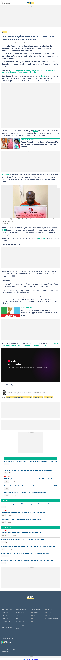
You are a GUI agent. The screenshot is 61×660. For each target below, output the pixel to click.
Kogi (43, 76)
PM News (6, 175)
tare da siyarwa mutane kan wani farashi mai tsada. (24, 345)
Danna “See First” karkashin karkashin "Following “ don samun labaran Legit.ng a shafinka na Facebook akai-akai (29, 71)
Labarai (8, 29)
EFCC (4, 230)
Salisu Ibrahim (20, 42)
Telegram (41, 238)
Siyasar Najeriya (38, 397)
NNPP (35, 130)
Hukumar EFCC (49, 397)
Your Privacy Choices (32, 659)
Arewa (8, 397)
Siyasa (6, 472)
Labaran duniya (5, 535)
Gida (3, 29)
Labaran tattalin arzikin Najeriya (22, 397)
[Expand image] (58, 186)
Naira (55, 343)
